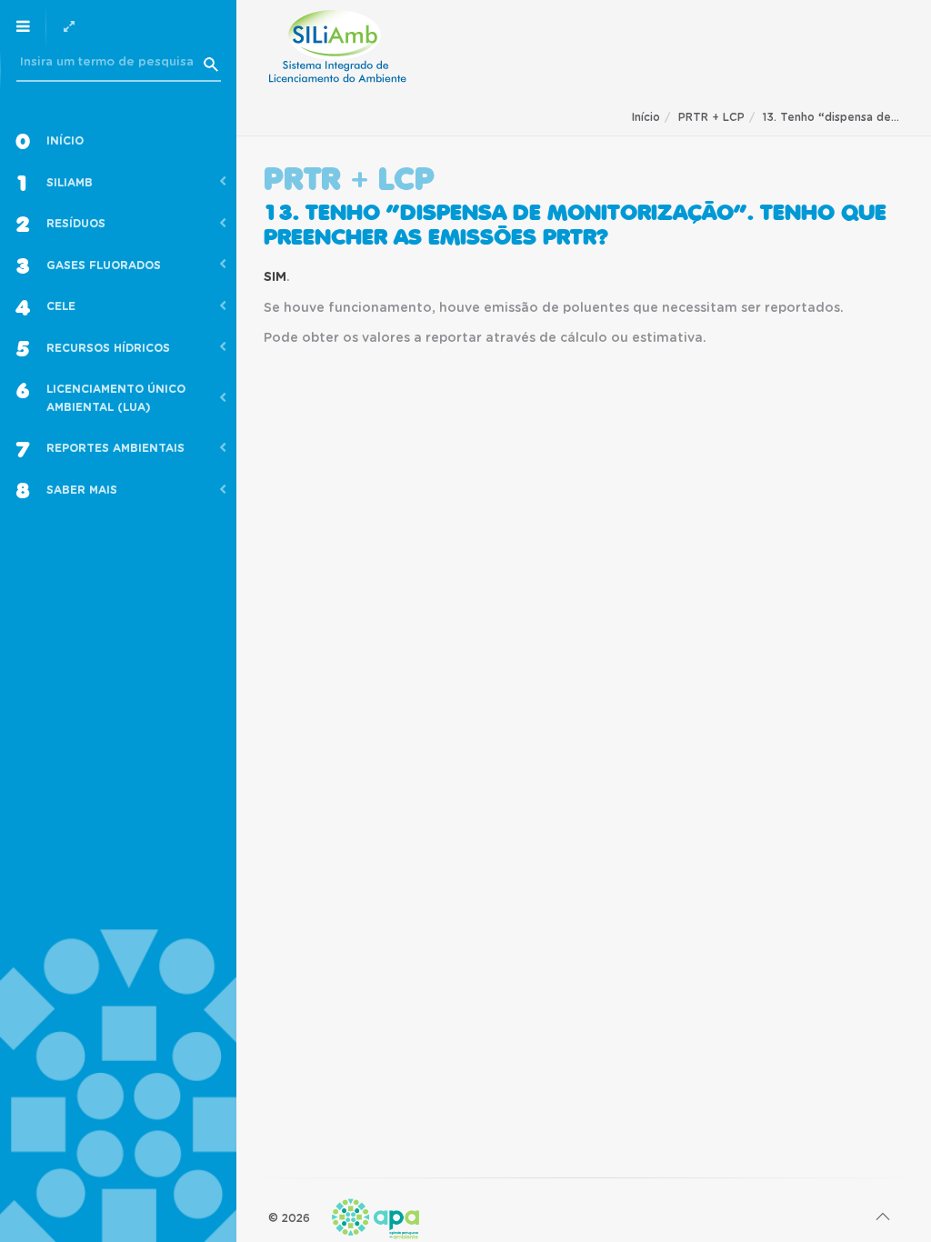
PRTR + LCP (711, 117)
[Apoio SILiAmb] (337, 46)
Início (646, 117)
